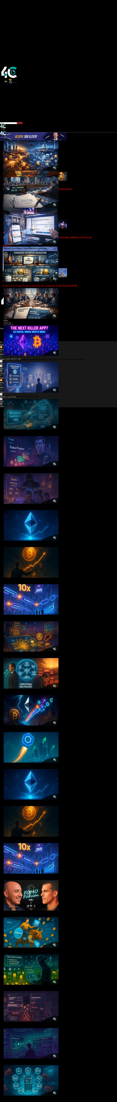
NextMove (7, 95)
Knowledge (7, 103)
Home (5, 87)
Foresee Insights (9, 93)
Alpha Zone (7, 98)
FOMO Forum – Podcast (11, 101)
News (5, 90)
